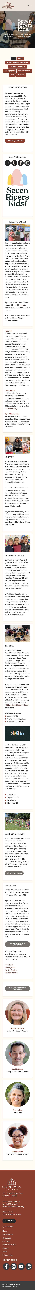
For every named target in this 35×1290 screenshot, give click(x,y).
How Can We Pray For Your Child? (17, 988)
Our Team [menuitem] (6, 1241)
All (13, 58)
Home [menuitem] (4, 1231)
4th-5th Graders (11, 973)
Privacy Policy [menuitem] (7, 1255)
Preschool (9, 965)
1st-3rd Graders (11, 970)
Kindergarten (10, 968)
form (22, 305)
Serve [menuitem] (4, 1252)
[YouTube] (21, 1266)
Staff (12, 75)
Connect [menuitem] (5, 1248)
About (20, 58)
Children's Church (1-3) (17, 67)
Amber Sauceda (17, 1028)
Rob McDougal (17, 1069)
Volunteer (21, 75)
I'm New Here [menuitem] (7, 1234)
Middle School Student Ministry (17, 705)
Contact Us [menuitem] (6, 1238)
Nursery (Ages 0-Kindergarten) (17, 62)
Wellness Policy (11, 409)
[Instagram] (14, 1266)
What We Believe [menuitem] (9, 1245)
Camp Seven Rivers (14, 873)
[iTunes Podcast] (29, 1266)
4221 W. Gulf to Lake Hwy (12, 1193)
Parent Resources (24, 71)
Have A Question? (15, 141)
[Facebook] (6, 1266)
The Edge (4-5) (9, 71)
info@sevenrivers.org (15, 1207)
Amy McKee (17, 1110)
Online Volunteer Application (17, 944)
